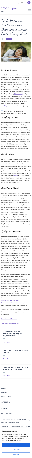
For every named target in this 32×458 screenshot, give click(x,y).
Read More (6, 342)
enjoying (15, 175)
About (3, 388)
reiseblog (4, 106)
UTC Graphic (9, 8)
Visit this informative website (10, 323)
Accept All (16, 445)
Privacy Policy (6, 396)
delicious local (18, 94)
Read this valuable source (9, 319)
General (9, 39)
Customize (16, 449)
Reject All (16, 454)
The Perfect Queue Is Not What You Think (15, 351)
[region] (16, 443)
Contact (4, 392)
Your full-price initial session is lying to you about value (15, 368)
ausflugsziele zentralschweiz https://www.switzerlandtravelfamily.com (14, 301)
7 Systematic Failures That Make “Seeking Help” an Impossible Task (13, 334)
